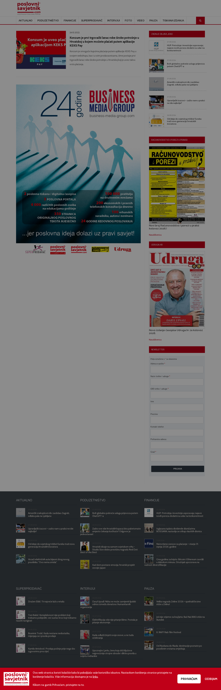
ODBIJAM (211, 679)
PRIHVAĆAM (189, 679)
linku (95, 676)
